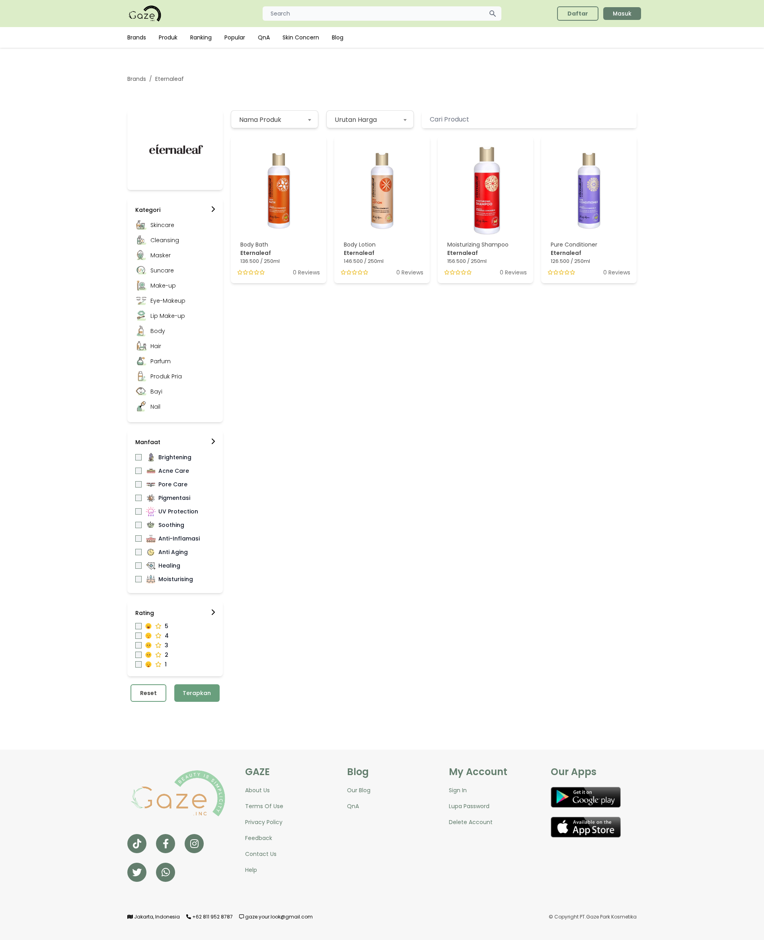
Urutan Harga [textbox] (356, 119)
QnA (264, 37)
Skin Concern (301, 37)
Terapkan (197, 693)
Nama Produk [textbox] (260, 119)
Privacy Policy (264, 822)
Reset (148, 693)
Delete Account (471, 822)
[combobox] (274, 119)
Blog (337, 37)
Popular (234, 37)
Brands (136, 37)
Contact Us (261, 854)
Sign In (458, 790)
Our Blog (358, 790)
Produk (168, 37)
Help (251, 870)
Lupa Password (469, 806)
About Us (257, 790)
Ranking (201, 37)
